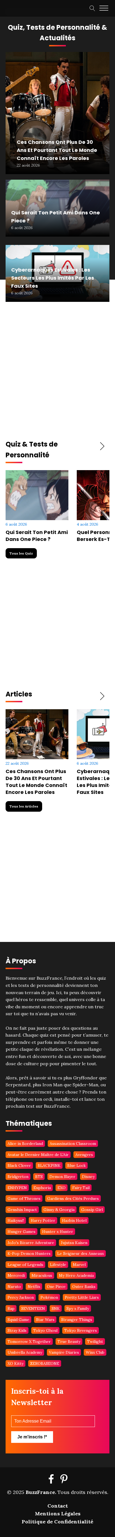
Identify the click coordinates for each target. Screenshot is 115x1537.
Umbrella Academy (25, 1352)
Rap (11, 1308)
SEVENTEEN (33, 1308)
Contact (57, 1506)
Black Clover (19, 1165)
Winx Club (95, 1352)
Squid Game (18, 1319)
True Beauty (69, 1341)
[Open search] (92, 8)
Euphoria (42, 1187)
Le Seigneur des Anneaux (80, 1253)
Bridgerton (18, 1176)
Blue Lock (76, 1165)
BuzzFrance (40, 1492)
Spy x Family (77, 1308)
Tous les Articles (23, 806)
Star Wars (45, 1319)
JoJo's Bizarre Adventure (31, 1242)
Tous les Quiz (21, 553)
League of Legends (25, 1264)
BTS (39, 1176)
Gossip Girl (92, 1209)
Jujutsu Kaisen (74, 1242)
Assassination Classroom (73, 1143)
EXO (62, 1187)
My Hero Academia (76, 1275)
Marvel (79, 1264)
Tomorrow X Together (29, 1341)
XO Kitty (15, 1363)
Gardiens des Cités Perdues (73, 1198)
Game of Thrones (24, 1198)
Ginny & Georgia (59, 1209)
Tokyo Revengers (80, 1330)
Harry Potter (43, 1220)
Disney (88, 1176)
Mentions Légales (57, 1513)
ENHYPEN (17, 1187)
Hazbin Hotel (74, 1220)
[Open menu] (103, 8)
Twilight (95, 1341)
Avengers (84, 1154)
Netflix (34, 1286)
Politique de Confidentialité (57, 1521)
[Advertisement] (57, 373)
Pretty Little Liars (82, 1297)
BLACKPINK (49, 1165)
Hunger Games (21, 1231)
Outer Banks (83, 1286)
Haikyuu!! (16, 1220)
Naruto (14, 1286)
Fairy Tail (81, 1187)
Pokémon (49, 1297)
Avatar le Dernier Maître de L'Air (38, 1154)
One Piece (56, 1286)
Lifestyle (58, 1264)
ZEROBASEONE (44, 1363)
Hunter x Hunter (57, 1231)
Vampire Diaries (64, 1352)
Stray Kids (17, 1330)
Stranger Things (76, 1319)
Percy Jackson (21, 1297)
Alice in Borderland (25, 1143)
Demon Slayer (62, 1176)
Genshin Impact (22, 1209)
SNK (56, 1308)
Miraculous (42, 1275)
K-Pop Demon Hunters (29, 1253)
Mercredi (16, 1275)
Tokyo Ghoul (45, 1330)
